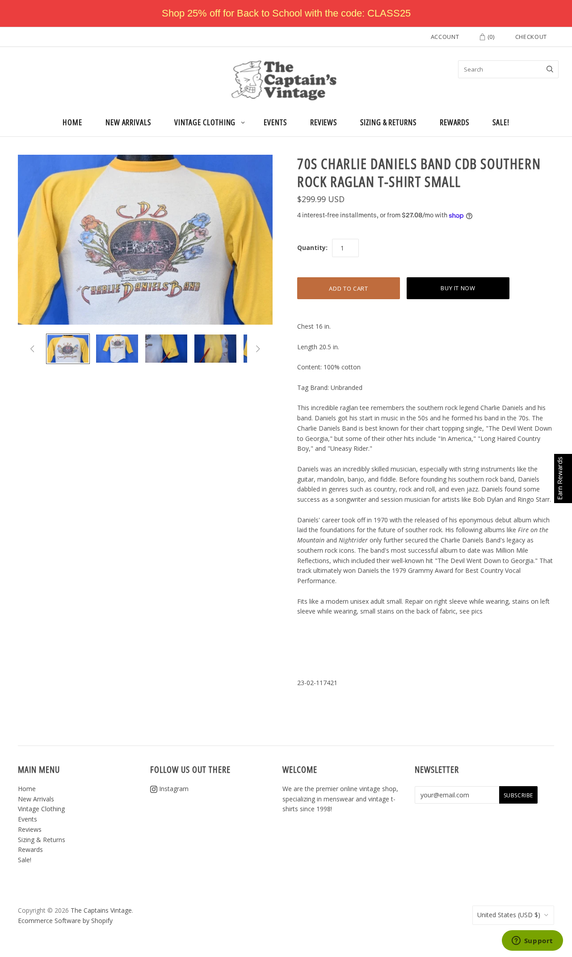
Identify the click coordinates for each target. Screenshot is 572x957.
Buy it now (458, 288)
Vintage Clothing (205, 122)
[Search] (550, 69)
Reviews (323, 122)
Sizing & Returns (388, 122)
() (490, 37)
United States (508, 914)
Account (445, 37)
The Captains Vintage (101, 910)
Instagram (173, 788)
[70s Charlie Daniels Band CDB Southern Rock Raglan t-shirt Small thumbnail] (68, 349)
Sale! (500, 122)
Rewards (454, 122)
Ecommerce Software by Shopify (65, 920)
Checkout (531, 37)
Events (275, 122)
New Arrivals (128, 122)
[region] (286, 13)
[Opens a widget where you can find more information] (532, 941)
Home (72, 122)
